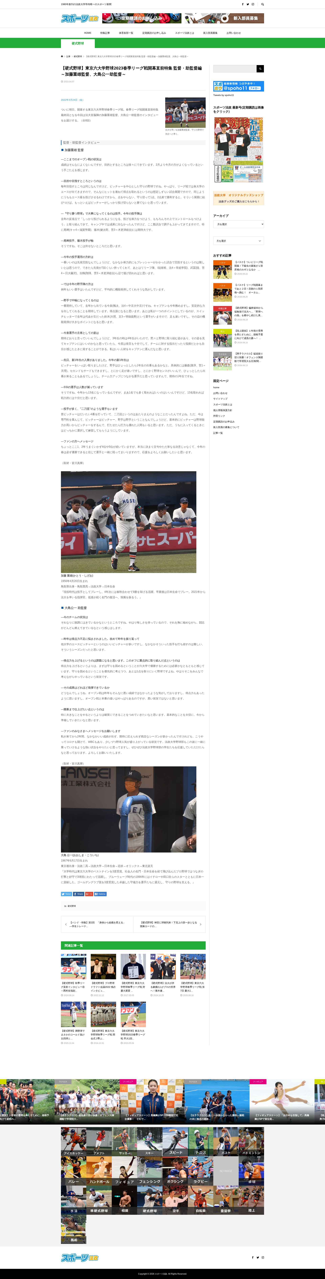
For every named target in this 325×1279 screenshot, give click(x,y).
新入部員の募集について (226, 427)
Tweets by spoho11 (223, 95)
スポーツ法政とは (184, 33)
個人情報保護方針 (222, 410)
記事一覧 (218, 433)
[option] (32, 1102)
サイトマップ (220, 398)
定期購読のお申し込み (154, 33)
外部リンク (219, 415)
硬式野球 (78, 43)
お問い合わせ (234, 33)
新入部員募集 (210, 33)
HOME (87, 33)
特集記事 (105, 33)
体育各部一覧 (126, 33)
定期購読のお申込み (224, 421)
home (216, 387)
